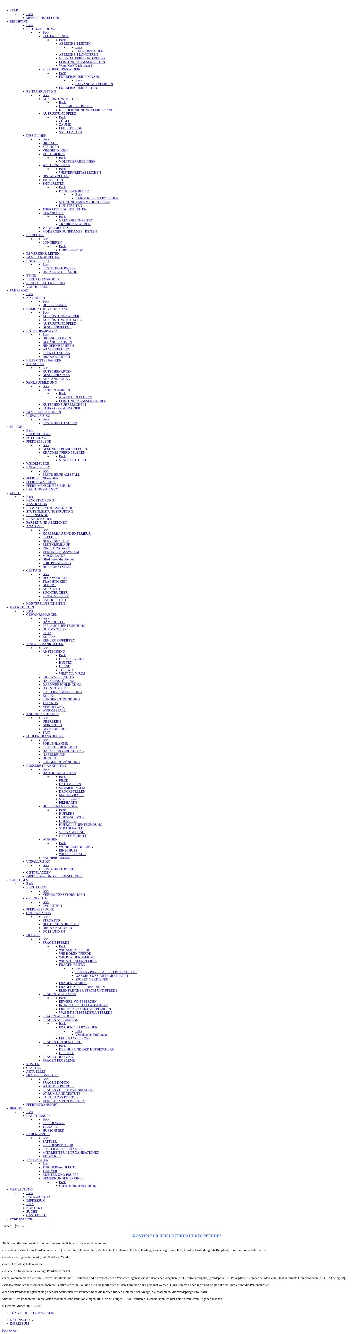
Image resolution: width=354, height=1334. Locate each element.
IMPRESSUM (19, 1323)
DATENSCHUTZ (22, 1320)
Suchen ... (8, 1226)
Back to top (9, 1330)
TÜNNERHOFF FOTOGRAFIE (32, 1313)
